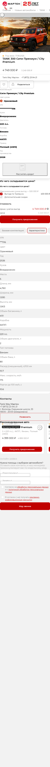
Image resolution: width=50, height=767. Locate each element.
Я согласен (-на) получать (22, 498)
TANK (42, 10)
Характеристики (37, 230)
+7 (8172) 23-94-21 (29, 77)
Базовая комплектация (13, 230)
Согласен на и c (26, 489)
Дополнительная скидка (15, 197)
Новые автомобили (25, 10)
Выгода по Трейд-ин (14, 194)
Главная (7, 10)
